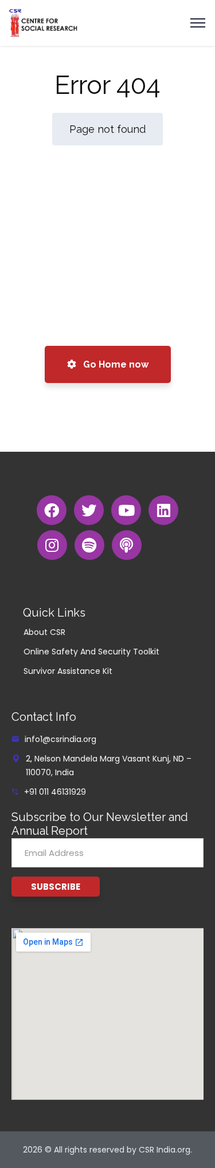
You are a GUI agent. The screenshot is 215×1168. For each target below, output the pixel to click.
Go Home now (114, 364)
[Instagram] (52, 545)
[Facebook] (52, 510)
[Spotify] (89, 545)
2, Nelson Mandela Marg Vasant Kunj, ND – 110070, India (108, 765)
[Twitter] (89, 510)
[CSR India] (43, 22)
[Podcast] (127, 545)
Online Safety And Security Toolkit (91, 651)
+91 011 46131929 (55, 792)
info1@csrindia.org (60, 739)
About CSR (44, 632)
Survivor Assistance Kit (68, 671)
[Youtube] (126, 510)
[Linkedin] (163, 510)
